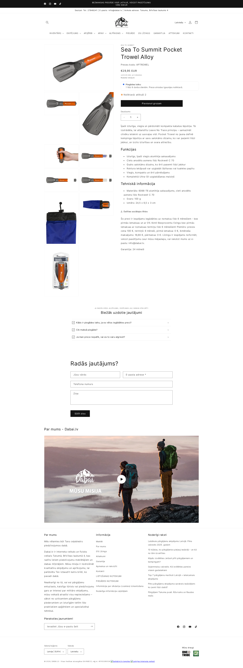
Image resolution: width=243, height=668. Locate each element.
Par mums (101, 546)
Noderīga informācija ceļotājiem (112, 591)
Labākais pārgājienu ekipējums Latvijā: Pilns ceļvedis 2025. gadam (170, 543)
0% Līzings (101, 551)
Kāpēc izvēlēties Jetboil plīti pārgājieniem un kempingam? (170, 560)
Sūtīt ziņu (80, 413)
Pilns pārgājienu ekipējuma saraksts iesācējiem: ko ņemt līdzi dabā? (171, 585)
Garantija (100, 561)
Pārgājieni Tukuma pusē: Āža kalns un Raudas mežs (171, 594)
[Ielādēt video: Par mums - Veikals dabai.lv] (121, 479)
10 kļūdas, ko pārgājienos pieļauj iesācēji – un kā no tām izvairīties (172, 551)
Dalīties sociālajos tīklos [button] (136, 211)
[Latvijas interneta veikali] (143, 661)
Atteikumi (100, 556)
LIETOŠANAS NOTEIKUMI (109, 576)
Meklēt (99, 541)
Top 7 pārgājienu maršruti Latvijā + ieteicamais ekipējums (171, 577)
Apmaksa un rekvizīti (106, 566)
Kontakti (100, 571)
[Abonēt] (91, 626)
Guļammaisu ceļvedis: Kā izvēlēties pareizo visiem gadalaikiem (169, 568)
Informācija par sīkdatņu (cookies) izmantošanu (120, 586)
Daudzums (125, 112)
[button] (47, 22)
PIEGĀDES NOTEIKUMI (107, 581)
